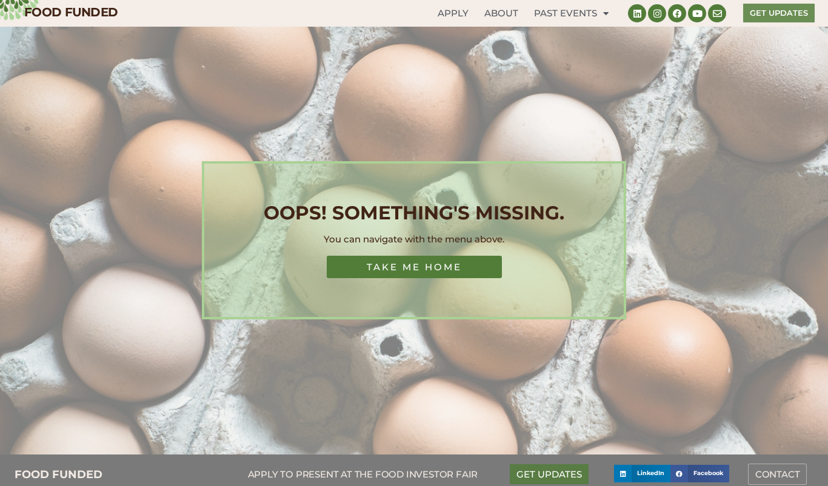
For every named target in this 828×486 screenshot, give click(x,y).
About (501, 13)
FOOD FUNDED (71, 12)
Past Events (565, 13)
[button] (642, 473)
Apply (453, 13)
